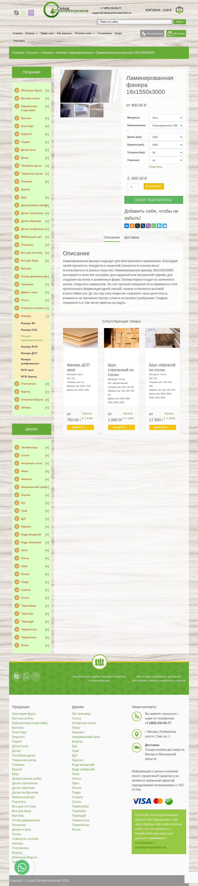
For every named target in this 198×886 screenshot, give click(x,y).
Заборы (26, 407)
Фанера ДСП (29, 353)
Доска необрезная (32, 228)
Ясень (25, 645)
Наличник (27, 284)
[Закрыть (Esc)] (193, 4)
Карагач (26, 526)
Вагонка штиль (30, 98)
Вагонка (26, 118)
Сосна (25, 455)
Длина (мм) (134, 136)
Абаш (24, 471)
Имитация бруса (31, 90)
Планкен (26, 181)
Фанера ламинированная (32, 338)
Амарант (26, 479)
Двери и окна (29, 292)
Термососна (29, 629)
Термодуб (27, 621)
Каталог (30, 33)
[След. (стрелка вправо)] (191, 443)
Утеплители (28, 383)
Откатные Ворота (32, 399)
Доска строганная (32, 213)
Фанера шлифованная (30, 361)
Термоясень (29, 637)
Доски (24, 157)
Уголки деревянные (33, 276)
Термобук (27, 613)
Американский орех (33, 486)
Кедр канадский (31, 534)
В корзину (154, 186)
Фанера (26, 315)
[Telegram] (164, 225)
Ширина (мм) (135, 144)
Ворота (25, 391)
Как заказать (64, 33)
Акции (118, 33)
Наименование (136, 125)
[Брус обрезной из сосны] (162, 337)
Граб (24, 510)
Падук (25, 581)
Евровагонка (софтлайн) (29, 108)
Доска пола (28, 149)
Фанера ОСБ (29, 329)
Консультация (155, 33)
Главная (17, 33)
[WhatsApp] (24, 13)
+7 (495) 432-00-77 (110, 8)
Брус (24, 197)
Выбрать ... (80, 427)
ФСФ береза (29, 376)
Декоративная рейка (34, 205)
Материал (133, 117)
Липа (24, 550)
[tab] (112, 237)
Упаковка (133, 160)
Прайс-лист (47, 33)
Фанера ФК (28, 323)
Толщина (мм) (135, 152)
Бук (23, 502)
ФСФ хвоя (27, 369)
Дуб (23, 518)
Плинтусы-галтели (32, 308)
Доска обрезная (31, 221)
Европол (26, 133)
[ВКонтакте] (126, 225)
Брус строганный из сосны (120, 370)
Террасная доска (32, 173)
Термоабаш (28, 605)
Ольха (25, 558)
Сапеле (26, 589)
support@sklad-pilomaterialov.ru (111, 12)
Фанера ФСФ (29, 346)
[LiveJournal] (143, 225)
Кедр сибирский (31, 542)
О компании (105, 33)
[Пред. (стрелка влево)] (7, 443)
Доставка (179, 33)
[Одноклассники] (132, 225)
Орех (24, 566)
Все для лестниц (31, 252)
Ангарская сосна (31, 463)
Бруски (25, 189)
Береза (25, 494)
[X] (137, 225)
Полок (25, 300)
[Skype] (16, 13)
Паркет (25, 141)
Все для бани (29, 260)
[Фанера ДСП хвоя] (80, 337)
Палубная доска (31, 165)
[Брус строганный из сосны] (121, 337)
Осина (25, 573)
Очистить (155, 166)
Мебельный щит (31, 236)
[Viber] (31, 13)
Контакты (19, 40)
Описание (112, 237)
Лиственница (29, 447)
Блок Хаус (27, 126)
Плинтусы (27, 244)
